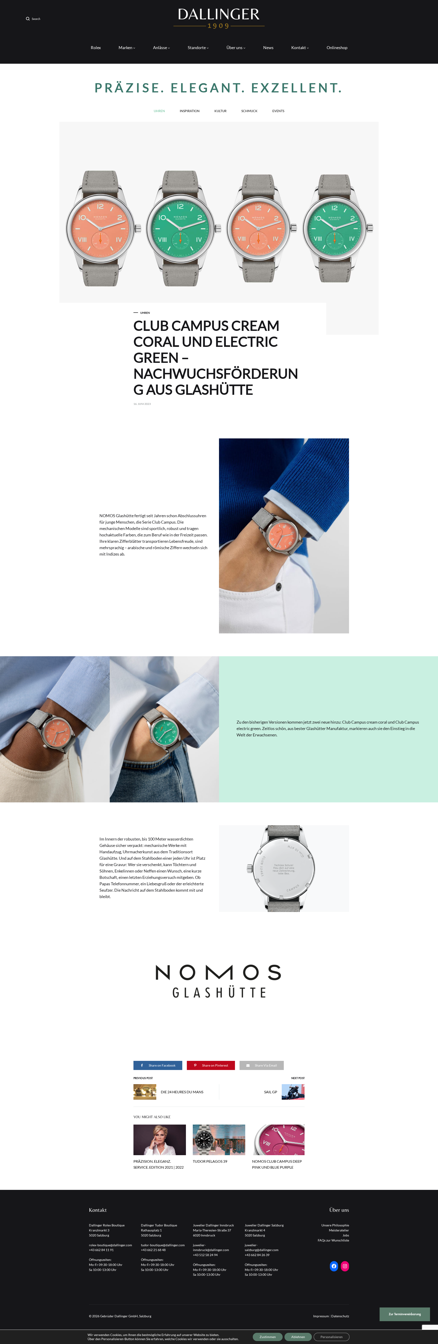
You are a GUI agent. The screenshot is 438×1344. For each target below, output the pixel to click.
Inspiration (190, 111)
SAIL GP (270, 1092)
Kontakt (298, 47)
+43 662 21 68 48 (153, 1250)
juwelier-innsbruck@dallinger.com (211, 1247)
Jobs (346, 1235)
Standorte (197, 47)
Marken (125, 47)
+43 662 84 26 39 (257, 1255)
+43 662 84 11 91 (101, 1250)
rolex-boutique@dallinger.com (110, 1245)
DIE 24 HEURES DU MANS (182, 1092)
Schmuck (249, 111)
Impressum (321, 1316)
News (268, 47)
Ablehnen (298, 1337)
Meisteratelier (339, 1230)
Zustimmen (268, 1337)
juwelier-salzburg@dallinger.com (262, 1247)
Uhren (159, 111)
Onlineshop (337, 47)
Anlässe (160, 47)
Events (278, 111)
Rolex (96, 47)
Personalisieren (332, 1337)
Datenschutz (340, 1316)
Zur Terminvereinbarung (405, 1314)
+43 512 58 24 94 (205, 1255)
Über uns (234, 47)
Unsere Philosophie (335, 1225)
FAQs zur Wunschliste (333, 1240)
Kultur (220, 111)
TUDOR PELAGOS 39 (210, 1161)
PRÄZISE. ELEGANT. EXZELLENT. (219, 87)
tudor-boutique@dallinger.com (163, 1245)
